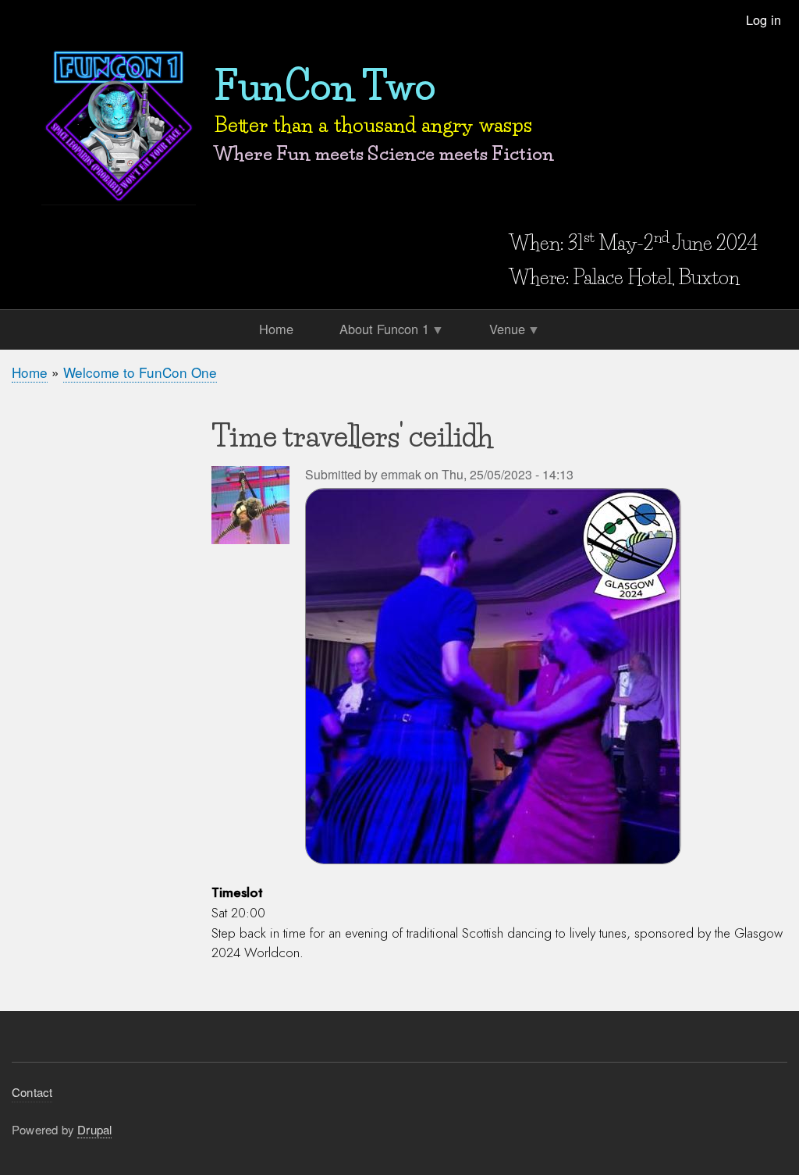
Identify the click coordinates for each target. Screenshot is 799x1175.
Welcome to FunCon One (140, 372)
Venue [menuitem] (502, 331)
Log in (763, 19)
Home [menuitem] (276, 328)
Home (30, 372)
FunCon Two (324, 85)
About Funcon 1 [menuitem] (379, 331)
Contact (32, 1092)
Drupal (94, 1129)
